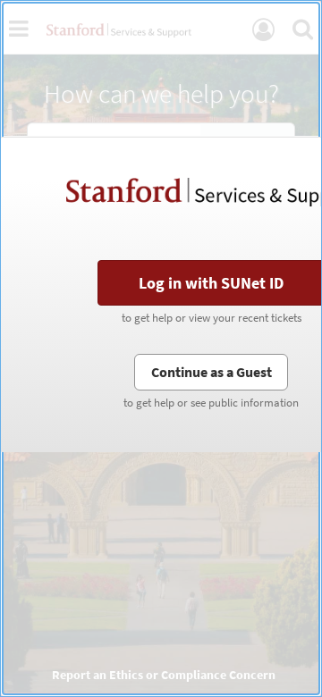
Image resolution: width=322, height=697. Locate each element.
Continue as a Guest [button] (211, 372)
